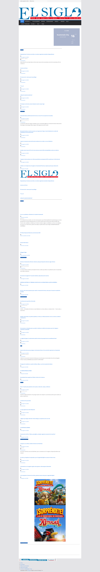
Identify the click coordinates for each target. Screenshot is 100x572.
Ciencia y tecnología (25, 23)
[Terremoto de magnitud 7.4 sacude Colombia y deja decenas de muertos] (41, 273)
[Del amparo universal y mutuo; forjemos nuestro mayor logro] (41, 102)
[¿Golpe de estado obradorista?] (41, 93)
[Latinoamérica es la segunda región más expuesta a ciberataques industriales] (41, 464)
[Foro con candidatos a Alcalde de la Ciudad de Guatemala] (41, 207)
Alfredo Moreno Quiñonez (25, 354)
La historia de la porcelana (25, 400)
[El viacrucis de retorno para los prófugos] (41, 75)
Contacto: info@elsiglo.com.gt (26, 568)
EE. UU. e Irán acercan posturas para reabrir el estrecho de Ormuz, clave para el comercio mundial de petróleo (40, 291)
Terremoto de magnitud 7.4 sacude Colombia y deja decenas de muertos (34, 275)
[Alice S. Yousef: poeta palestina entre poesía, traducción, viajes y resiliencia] (41, 384)
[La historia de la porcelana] (41, 398)
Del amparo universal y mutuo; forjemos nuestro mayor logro (32, 103)
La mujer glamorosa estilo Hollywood (27, 409)
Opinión (56, 21)
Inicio (22, 21)
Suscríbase (22, 564)
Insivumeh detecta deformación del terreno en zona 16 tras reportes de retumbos (36, 115)
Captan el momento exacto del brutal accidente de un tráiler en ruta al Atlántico (36, 141)
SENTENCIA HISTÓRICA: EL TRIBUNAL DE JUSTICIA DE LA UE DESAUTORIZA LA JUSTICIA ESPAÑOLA (38, 282)
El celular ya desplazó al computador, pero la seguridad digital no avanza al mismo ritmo (37, 457)
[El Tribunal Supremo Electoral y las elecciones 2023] (41, 229)
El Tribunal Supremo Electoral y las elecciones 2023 (30, 232)
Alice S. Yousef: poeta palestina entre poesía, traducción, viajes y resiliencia (35, 386)
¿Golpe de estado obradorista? (26, 95)
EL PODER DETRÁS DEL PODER (26, 370)
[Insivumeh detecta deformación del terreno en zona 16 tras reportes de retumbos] (41, 113)
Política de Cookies (24, 567)
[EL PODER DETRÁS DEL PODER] (41, 368)
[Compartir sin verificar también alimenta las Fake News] (41, 441)
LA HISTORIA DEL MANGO (25, 427)
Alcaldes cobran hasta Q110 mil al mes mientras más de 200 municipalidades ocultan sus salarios (39, 150)
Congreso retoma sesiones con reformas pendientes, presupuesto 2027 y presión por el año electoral (40, 159)
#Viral (43, 23)
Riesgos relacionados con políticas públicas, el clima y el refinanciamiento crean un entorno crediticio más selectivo (40, 317)
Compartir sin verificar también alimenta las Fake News (31, 443)
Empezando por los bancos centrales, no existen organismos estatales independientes (37, 54)
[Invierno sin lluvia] (41, 66)
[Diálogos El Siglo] (41, 248)
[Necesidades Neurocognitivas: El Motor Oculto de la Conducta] (41, 375)
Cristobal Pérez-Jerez (24, 305)
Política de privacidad (24, 565)
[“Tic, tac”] (41, 84)
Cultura (32, 23)
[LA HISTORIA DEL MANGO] (41, 425)
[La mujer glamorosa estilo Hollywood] (41, 407)
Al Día (21, 562)
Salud (67, 21)
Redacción (22, 218)
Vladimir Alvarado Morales (25, 266)
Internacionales (49, 21)
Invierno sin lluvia (23, 68)
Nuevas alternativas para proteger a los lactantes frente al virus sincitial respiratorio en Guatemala (40, 350)
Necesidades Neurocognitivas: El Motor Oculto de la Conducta (32, 377)
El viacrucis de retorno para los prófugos (28, 77)
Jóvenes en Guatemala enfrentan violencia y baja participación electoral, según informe (37, 261)
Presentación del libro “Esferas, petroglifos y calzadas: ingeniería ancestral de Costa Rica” (37, 434)
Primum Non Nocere (24, 242)
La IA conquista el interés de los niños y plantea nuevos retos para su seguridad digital (37, 475)
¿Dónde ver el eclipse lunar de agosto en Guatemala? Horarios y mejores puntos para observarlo (39, 165)
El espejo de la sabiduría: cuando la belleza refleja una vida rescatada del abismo (36, 364)
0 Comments (22, 60)
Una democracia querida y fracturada (27, 301)
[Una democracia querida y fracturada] (41, 299)
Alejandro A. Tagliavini (24, 58)
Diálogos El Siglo (23, 252)
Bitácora (43, 21)
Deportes (62, 21)
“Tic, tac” (22, 86)
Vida (38, 23)
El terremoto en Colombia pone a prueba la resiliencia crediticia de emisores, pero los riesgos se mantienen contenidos (39, 329)
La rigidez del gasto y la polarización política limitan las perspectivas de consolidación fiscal (38, 338)
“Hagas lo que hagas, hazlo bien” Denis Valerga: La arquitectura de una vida (35, 418)
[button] (30, 21)
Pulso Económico (36, 21)
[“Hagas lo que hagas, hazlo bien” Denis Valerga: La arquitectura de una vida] (41, 416)
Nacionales (27, 21)
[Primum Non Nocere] (41, 238)
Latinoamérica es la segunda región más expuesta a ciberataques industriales (35, 466)
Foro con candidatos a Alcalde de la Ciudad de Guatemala (31, 214)
